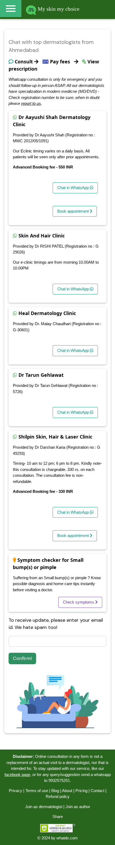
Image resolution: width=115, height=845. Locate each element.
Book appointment (73, 211)
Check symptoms (79, 602)
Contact (97, 790)
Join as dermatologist (43, 806)
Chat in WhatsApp (73, 187)
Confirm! (22, 658)
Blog (55, 790)
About (67, 790)
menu (10, 8)
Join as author (78, 806)
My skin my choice (57, 9)
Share (57, 816)
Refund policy (58, 796)
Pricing (81, 790)
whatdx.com (67, 838)
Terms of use (36, 790)
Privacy (15, 790)
